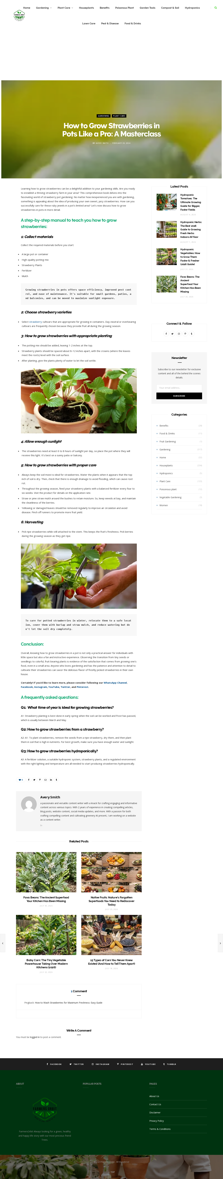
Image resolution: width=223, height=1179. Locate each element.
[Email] (7, 224)
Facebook (27, 686)
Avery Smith (102, 143)
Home (162, 457)
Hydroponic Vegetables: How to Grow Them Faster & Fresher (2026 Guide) (190, 257)
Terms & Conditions (160, 1129)
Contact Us (155, 1104)
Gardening (42, 7)
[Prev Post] (2, 943)
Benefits (104, 7)
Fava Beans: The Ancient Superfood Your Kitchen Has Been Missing (190, 284)
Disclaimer (154, 1112)
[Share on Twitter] (7, 207)
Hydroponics (192, 7)
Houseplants (86, 7)
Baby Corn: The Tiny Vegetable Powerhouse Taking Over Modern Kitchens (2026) (46, 963)
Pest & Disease (110, 23)
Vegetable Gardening (170, 497)
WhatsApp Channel (115, 682)
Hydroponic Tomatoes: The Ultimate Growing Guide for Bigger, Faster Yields (190, 202)
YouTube (53, 686)
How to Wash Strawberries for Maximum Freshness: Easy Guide (68, 1002)
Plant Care (64, 7)
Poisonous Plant (124, 7)
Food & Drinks (133, 23)
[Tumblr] (7, 240)
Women (163, 505)
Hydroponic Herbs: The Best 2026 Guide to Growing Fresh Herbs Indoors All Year (191, 229)
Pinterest (82, 686)
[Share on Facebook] (7, 199)
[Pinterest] (7, 215)
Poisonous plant (168, 489)
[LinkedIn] (7, 232)
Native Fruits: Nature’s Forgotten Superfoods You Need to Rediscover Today (112, 901)
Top (112, 1172)
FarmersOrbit (107, 1161)
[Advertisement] (111, 56)
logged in (35, 1037)
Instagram (40, 686)
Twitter (65, 686)
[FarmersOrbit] (19, 15)
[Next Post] (220, 943)
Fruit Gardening (167, 441)
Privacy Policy (156, 1120)
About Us (154, 1096)
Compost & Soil (170, 7)
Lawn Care (88, 23)
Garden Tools (147, 7)
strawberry (35, 321)
